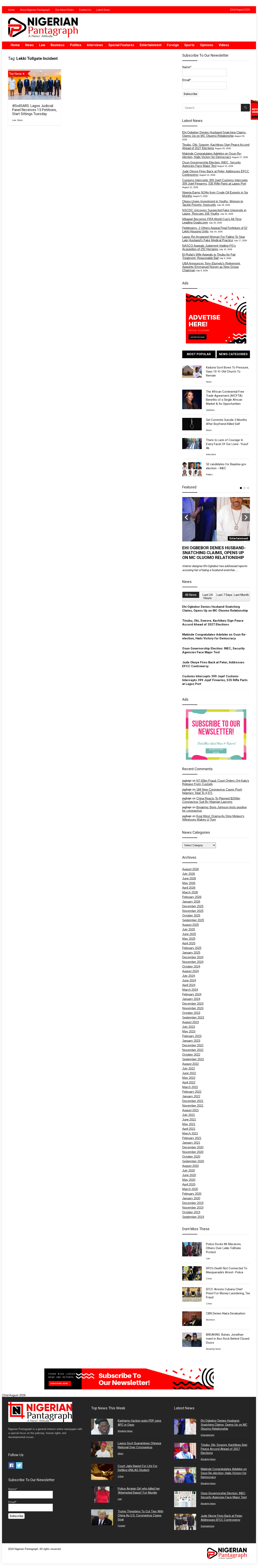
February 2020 (191, 1193)
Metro (120, 1453)
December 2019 (192, 1203)
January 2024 (191, 999)
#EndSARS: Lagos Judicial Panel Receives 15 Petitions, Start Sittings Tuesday (34, 110)
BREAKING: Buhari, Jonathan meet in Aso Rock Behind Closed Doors (227, 1338)
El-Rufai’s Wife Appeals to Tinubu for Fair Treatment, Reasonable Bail (209, 256)
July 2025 (188, 929)
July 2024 (188, 975)
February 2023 (191, 1036)
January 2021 (191, 1142)
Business (57, 45)
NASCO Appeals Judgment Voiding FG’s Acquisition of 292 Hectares (209, 247)
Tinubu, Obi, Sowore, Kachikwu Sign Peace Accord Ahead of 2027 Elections (212, 622)
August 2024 (190, 971)
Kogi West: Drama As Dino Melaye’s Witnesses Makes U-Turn (213, 817)
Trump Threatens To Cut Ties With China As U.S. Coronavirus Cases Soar (140, 1515)
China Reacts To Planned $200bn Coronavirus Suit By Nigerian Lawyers (211, 800)
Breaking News (213, 1349)
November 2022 (192, 1050)
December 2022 (192, 1045)
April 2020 (188, 1184)
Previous (186, 517)
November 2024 (192, 962)
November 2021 (192, 1105)
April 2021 (188, 1128)
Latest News (103, 9)
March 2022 (190, 1087)
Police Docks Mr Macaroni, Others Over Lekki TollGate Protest (223, 1248)
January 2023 (191, 1040)
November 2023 (192, 1008)
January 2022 (191, 1096)
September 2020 (193, 1161)
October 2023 (191, 1013)
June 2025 (189, 934)
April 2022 (188, 1082)
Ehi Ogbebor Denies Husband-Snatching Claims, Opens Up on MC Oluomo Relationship (214, 134)
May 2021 (188, 1124)
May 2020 (188, 1179)
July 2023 (188, 1026)
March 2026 (190, 892)
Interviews (95, 45)
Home (11, 9)
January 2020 (191, 1198)
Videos (224, 45)
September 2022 (193, 1059)
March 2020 (190, 1189)
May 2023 (188, 1031)
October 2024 (191, 966)
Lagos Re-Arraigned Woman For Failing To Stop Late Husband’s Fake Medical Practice (213, 238)
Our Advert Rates (64, 9)
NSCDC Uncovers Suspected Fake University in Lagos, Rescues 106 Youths (214, 211)
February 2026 (191, 897)
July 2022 (188, 1068)
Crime (209, 1278)
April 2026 (188, 887)
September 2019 (193, 1216)
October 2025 (191, 915)
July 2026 (188, 873)
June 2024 (189, 980)
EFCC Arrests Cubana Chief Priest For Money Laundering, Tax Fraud (228, 1293)
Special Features (121, 45)
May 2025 (188, 938)
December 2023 (192, 1003)
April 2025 (188, 943)
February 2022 (191, 1091)
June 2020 (189, 1175)
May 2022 (188, 1077)
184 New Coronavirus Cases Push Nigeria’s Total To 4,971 (212, 791)
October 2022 (191, 1054)
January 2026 (191, 901)
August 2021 (190, 1110)
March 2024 (190, 989)
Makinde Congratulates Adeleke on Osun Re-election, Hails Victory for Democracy (212, 155)
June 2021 (189, 1119)
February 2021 (191, 1138)
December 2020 (192, 1147)
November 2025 (192, 911)
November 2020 (192, 1152)
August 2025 (190, 924)
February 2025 (191, 948)
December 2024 (192, 957)
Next (246, 517)
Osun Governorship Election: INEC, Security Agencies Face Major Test (211, 164)
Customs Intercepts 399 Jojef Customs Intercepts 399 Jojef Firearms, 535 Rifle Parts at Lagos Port (215, 181)
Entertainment (150, 45)
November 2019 (192, 1207)
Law (42, 45)
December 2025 (192, 906)
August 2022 (190, 1064)
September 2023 (193, 1017)
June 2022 (189, 1073)
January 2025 (191, 952)
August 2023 (190, 1022)
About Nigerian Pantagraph (35, 9)
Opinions (206, 45)
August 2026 (190, 869)
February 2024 (191, 994)
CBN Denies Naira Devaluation (225, 1313)
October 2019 (191, 1212)
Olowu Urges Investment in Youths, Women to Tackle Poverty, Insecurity (212, 203)
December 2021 (192, 1101)
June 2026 (189, 878)
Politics (75, 45)
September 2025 (193, 920)
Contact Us (85, 9)
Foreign (173, 45)
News (29, 45)
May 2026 (188, 883)
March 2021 (190, 1133)
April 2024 (188, 985)
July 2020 (188, 1170)
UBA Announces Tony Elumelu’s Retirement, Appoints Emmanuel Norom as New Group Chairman (211, 267)
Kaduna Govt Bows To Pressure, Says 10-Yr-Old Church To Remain (227, 371)
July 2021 (188, 1114)
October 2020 (191, 1156)
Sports (189, 45)
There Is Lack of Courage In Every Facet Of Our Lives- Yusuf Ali (227, 444)
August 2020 (190, 1165)
